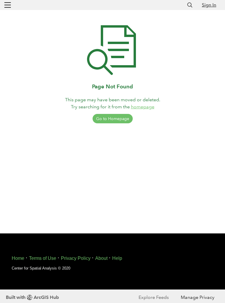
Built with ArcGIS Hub (32, 297)
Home (18, 258)
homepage (142, 107)
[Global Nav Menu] (7, 5)
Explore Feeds (154, 297)
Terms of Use (42, 258)
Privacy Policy (76, 258)
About (101, 258)
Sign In (209, 5)
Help (117, 258)
